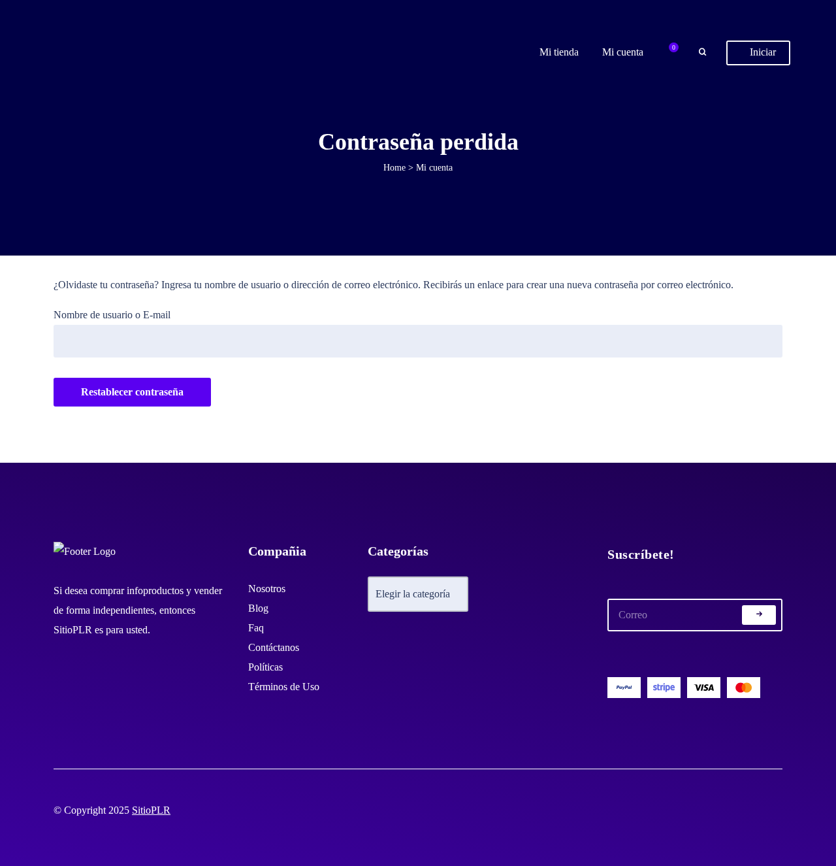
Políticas (265, 667)
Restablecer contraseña (132, 391)
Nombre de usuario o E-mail (112, 314)
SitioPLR (151, 810)
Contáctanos (273, 647)
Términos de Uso (283, 686)
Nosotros (266, 588)
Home (394, 168)
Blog (258, 608)
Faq (256, 627)
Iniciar (761, 52)
